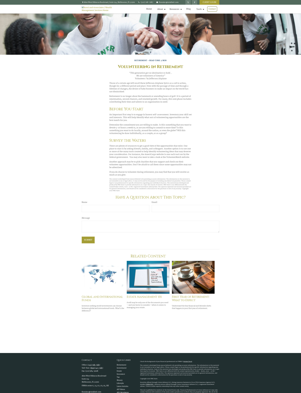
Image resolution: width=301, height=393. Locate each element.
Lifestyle (120, 383)
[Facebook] (194, 2)
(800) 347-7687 (96, 368)
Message (86, 218)
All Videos (121, 389)
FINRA (148, 384)
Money (120, 380)
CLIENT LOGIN (209, 2)
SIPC (152, 384)
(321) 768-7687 (147, 2)
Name (84, 202)
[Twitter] (188, 2)
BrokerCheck (187, 362)
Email (154, 202)
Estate (119, 371)
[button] (149, 9)
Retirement (121, 365)
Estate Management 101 (144, 297)
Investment (122, 368)
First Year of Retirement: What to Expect (191, 298)
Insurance (121, 374)
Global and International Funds (102, 298)
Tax (118, 377)
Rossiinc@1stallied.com (169, 2)
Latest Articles (122, 386)
